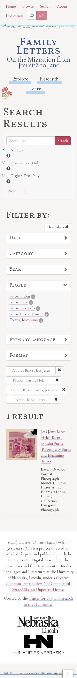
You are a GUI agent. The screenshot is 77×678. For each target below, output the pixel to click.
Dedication (14, 15)
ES (32, 15)
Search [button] (45, 6)
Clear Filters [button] (56, 227)
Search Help (19, 191)
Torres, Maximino (23, 319)
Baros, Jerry (18, 302)
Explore (20, 79)
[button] (38, 238)
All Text (17, 150)
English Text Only (25, 175)
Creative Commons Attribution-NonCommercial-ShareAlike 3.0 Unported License (38, 583)
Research (49, 79)
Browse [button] (28, 6)
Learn (35, 88)
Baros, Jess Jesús (22, 308)
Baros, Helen (19, 296)
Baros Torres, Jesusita (26, 314)
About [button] (62, 6)
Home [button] (11, 6)
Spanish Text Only (25, 163)
